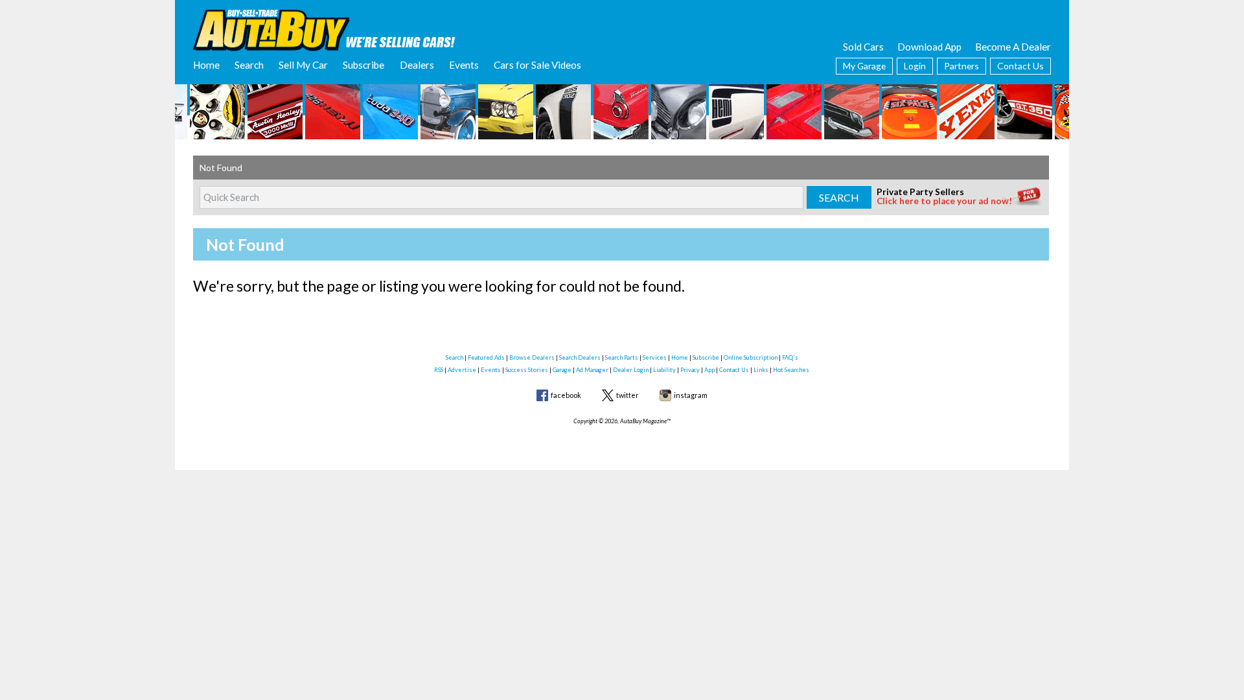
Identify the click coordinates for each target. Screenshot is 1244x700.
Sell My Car (303, 65)
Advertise (462, 369)
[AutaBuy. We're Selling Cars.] (324, 29)
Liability (664, 369)
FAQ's (790, 357)
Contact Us (1020, 65)
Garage (562, 369)
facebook (566, 395)
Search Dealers (580, 357)
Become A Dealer (1013, 46)
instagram (691, 395)
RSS (438, 369)
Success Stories (526, 369)
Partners (961, 65)
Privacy (690, 369)
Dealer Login (631, 369)
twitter (627, 395)
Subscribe (363, 65)
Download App (929, 46)
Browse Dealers (532, 357)
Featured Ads (486, 357)
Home (206, 65)
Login (915, 65)
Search (249, 65)
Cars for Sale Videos (537, 65)
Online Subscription (751, 357)
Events (464, 65)
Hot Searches (791, 369)
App (709, 369)
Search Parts (621, 357)
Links (761, 369)
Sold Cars (863, 46)
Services (655, 357)
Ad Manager (592, 369)
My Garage (864, 65)
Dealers (417, 65)
